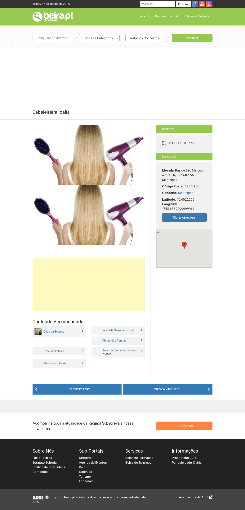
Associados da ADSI (194, 497)
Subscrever (184, 426)
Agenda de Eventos (93, 462)
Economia (86, 481)
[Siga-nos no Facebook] (195, 4)
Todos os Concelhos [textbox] (144, 38)
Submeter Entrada (196, 16)
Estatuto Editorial (45, 462)
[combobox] (99, 38)
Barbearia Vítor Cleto (166, 389)
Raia (82, 467)
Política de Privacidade (49, 467)
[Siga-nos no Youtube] (202, 4)
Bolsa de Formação (139, 458)
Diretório (85, 458)
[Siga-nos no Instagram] (209, 4)
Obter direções (184, 217)
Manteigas (185, 193)
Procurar (183, 4)
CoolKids (85, 472)
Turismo (85, 476)
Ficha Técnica (42, 458)
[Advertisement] (122, 76)
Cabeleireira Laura (79, 389)
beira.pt (144, 16)
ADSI (36, 502)
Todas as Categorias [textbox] (98, 38)
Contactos (40, 472)
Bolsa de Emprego (138, 462)
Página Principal (166, 16)
